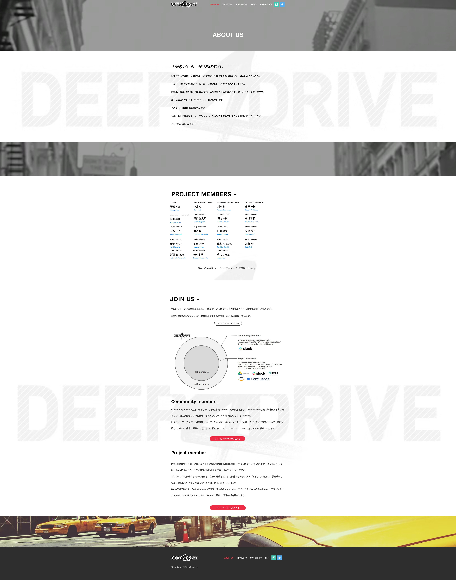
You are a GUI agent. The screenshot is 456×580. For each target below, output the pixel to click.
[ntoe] (276, 4)
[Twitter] (282, 4)
